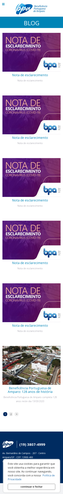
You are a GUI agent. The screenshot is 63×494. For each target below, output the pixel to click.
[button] (41, 475)
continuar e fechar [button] (31, 486)
